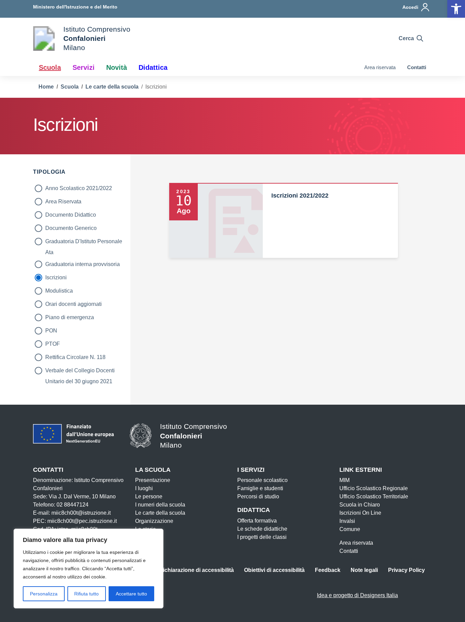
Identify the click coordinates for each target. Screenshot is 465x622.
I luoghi (144, 488)
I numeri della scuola (160, 505)
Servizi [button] (84, 67)
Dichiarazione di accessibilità (196, 570)
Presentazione (152, 480)
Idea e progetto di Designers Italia (357, 595)
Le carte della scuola (160, 513)
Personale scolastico (262, 480)
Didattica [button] (153, 67)
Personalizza (44, 593)
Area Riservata (63, 201)
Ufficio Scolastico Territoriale (373, 496)
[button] (456, 9)
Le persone (148, 496)
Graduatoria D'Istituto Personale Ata (83, 242)
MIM (344, 480)
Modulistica (59, 291)
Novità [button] (116, 67)
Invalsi (347, 521)
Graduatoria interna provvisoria (82, 264)
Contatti (416, 67)
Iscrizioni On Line (360, 513)
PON (51, 330)
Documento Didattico (70, 215)
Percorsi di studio (258, 496)
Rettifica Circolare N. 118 (75, 357)
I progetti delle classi (262, 537)
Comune (349, 529)
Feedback (327, 570)
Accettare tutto (131, 593)
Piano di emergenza (69, 317)
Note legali (364, 570)
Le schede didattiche (262, 529)
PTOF (52, 344)
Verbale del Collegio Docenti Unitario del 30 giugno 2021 (80, 372)
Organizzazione (154, 521)
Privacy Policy (406, 570)
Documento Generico (71, 228)
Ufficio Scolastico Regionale (373, 488)
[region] (88, 568)
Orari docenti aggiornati (73, 304)
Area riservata (380, 67)
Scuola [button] (50, 67)
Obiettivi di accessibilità (274, 570)
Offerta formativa (257, 521)
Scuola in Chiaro (359, 505)
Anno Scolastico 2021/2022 (78, 188)
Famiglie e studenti (260, 488)
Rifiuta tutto (86, 593)
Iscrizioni (56, 277)
